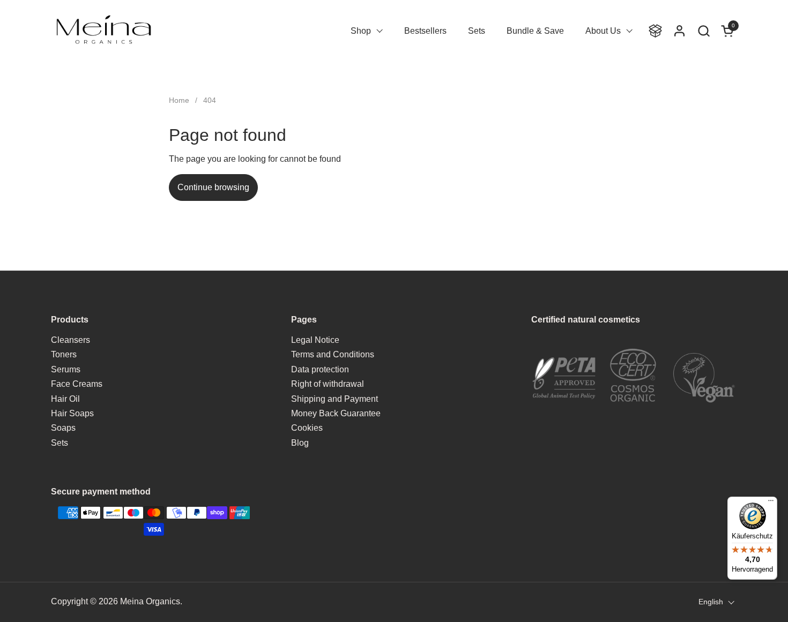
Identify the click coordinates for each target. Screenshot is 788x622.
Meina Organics (150, 601)
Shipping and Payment (334, 398)
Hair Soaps (72, 413)
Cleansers (70, 339)
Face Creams (76, 383)
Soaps (63, 427)
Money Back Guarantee (336, 413)
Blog (300, 442)
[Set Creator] (655, 31)
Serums (65, 369)
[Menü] (770, 503)
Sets (59, 442)
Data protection (320, 369)
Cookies (307, 427)
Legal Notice (315, 339)
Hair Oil (65, 398)
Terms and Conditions (332, 354)
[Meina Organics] (104, 30)
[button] (703, 31)
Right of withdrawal (327, 383)
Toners (64, 354)
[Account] (679, 31)
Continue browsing (213, 187)
